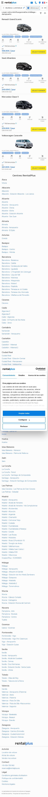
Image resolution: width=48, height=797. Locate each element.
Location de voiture (9, 752)
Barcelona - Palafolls (9, 286)
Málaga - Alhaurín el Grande (12, 572)
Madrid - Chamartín (9, 517)
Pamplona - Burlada (9, 614)
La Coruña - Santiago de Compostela (16, 475)
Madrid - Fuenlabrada (10, 526)
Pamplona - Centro (9, 617)
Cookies (5, 781)
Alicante (5, 202)
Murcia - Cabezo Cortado (11, 597)
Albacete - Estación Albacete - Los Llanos (18, 194)
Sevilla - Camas (7, 661)
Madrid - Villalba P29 (9, 552)
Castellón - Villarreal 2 (10, 348)
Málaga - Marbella (9, 580)
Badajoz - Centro (8, 249)
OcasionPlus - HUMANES (12, 558)
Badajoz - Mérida (8, 252)
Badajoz (5, 246)
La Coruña (6, 469)
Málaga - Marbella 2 (9, 583)
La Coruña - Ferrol (9, 472)
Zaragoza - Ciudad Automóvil (13, 734)
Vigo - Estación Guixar (10, 645)
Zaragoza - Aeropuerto (10, 728)
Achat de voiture (8, 755)
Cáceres (5, 303)
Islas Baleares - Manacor (11, 450)
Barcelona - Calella (9, 263)
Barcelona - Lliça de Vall (11, 275)
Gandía (4, 689)
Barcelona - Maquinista (11, 281)
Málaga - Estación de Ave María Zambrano (18, 575)
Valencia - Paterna (9, 698)
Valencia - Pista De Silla (11, 701)
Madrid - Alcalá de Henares (12, 503)
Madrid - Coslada (8, 523)
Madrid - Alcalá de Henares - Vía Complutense (19, 506)
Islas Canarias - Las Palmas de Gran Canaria (18, 489)
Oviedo (4, 238)
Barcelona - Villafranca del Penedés (15, 295)
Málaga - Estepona (9, 578)
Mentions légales (8, 784)
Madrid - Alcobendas (10, 509)
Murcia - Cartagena (9, 600)
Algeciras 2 (6, 311)
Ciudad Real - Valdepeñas (11, 364)
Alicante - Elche (8, 211)
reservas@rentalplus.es (11, 768)
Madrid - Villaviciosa (9, 555)
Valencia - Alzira (8, 695)
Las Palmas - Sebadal (10, 492)
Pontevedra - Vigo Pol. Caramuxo (15, 639)
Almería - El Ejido (8, 230)
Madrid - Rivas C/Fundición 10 (13, 541)
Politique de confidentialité (12, 778)
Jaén (3, 461)
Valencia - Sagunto (9, 706)
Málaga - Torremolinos (10, 586)
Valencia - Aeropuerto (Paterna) (14, 692)
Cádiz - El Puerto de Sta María (13, 320)
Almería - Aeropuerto (10, 227)
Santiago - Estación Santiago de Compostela (19, 481)
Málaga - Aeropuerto (10, 569)
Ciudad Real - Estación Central (13, 359)
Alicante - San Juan (9, 216)
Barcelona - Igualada (10, 269)
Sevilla (4, 653)
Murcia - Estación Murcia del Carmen (16, 603)
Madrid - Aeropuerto (10, 500)
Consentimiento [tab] (9, 375)
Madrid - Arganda (8, 514)
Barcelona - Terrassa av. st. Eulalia (14, 289)
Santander (6, 331)
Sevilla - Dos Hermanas (11, 664)
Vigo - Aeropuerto (9, 642)
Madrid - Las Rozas (9, 535)
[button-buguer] (2, 3)
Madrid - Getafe (8, 532)
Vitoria (4, 183)
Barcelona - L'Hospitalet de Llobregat (16, 272)
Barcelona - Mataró (9, 283)
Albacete (5, 191)
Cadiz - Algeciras (8, 317)
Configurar (23, 420)
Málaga (4, 566)
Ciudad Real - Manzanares (12, 361)
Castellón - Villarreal (9, 345)
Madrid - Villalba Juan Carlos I (13, 549)
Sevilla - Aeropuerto (9, 656)
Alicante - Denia (8, 208)
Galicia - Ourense (8, 628)
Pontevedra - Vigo (9, 636)
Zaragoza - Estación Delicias (13, 737)
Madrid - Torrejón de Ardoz (12, 543)
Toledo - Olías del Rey (10, 678)
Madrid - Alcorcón (8, 511)
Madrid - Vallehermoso (10, 546)
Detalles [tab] (22, 375)
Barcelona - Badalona (10, 260)
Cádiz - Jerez (7, 323)
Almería (5, 225)
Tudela (4, 620)
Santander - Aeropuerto (11, 334)
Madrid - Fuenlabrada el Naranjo (14, 529)
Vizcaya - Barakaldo (9, 714)
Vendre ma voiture (9, 758)
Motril (4, 434)
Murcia (4, 594)
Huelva (4, 442)
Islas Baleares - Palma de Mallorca (15, 453)
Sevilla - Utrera (7, 670)
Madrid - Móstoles (9, 538)
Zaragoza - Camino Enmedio (13, 731)
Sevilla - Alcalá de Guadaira (12, 658)
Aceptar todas (24, 413)
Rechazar (24, 426)
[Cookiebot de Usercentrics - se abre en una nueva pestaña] (35, 369)
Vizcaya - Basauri (8, 717)
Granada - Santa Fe (9, 431)
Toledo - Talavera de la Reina (13, 681)
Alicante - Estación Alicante (12, 214)
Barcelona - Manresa (10, 278)
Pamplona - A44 (8, 611)
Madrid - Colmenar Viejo (11, 520)
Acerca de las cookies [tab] (36, 375)
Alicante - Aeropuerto (10, 205)
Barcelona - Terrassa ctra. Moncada (15, 292)
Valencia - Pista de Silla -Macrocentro (16, 704)
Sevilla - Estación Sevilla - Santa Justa (16, 667)
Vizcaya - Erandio (8, 720)
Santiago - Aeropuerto (10, 478)
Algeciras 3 (6, 314)
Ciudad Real (6, 356)
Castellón (5, 342)
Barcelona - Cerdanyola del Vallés (14, 266)
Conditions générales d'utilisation (14, 775)
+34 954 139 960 (8, 765)
